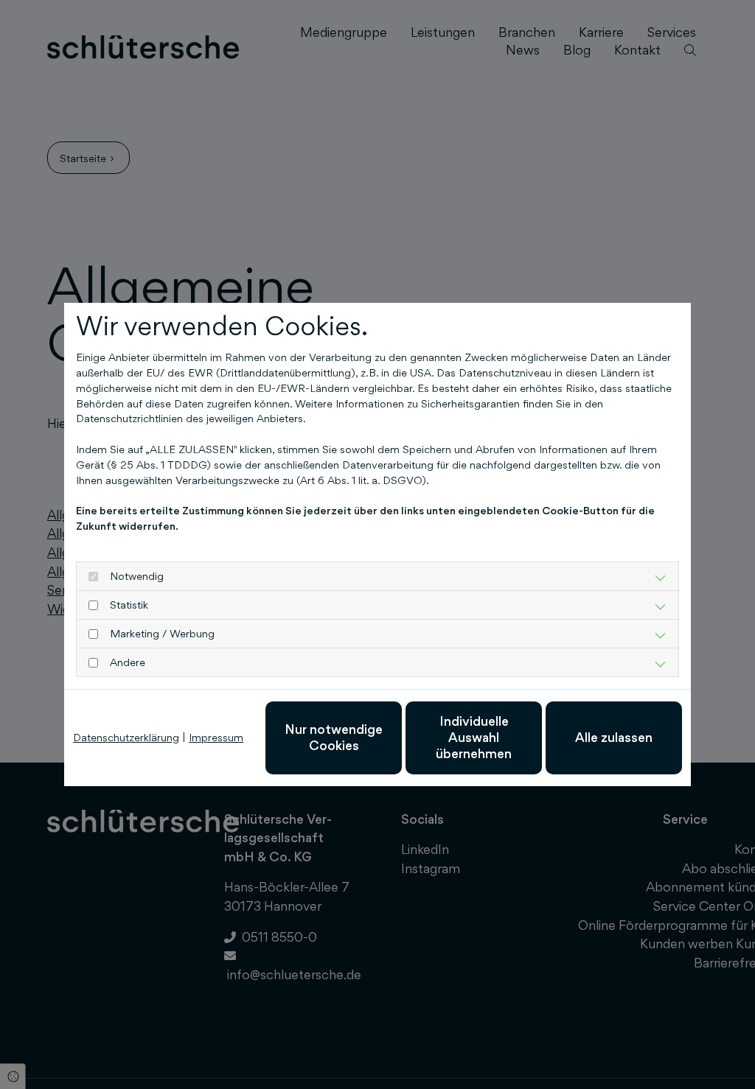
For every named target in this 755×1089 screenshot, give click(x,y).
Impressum (216, 737)
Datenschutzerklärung (126, 737)
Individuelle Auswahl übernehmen (474, 737)
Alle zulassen (614, 737)
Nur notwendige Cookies (334, 737)
